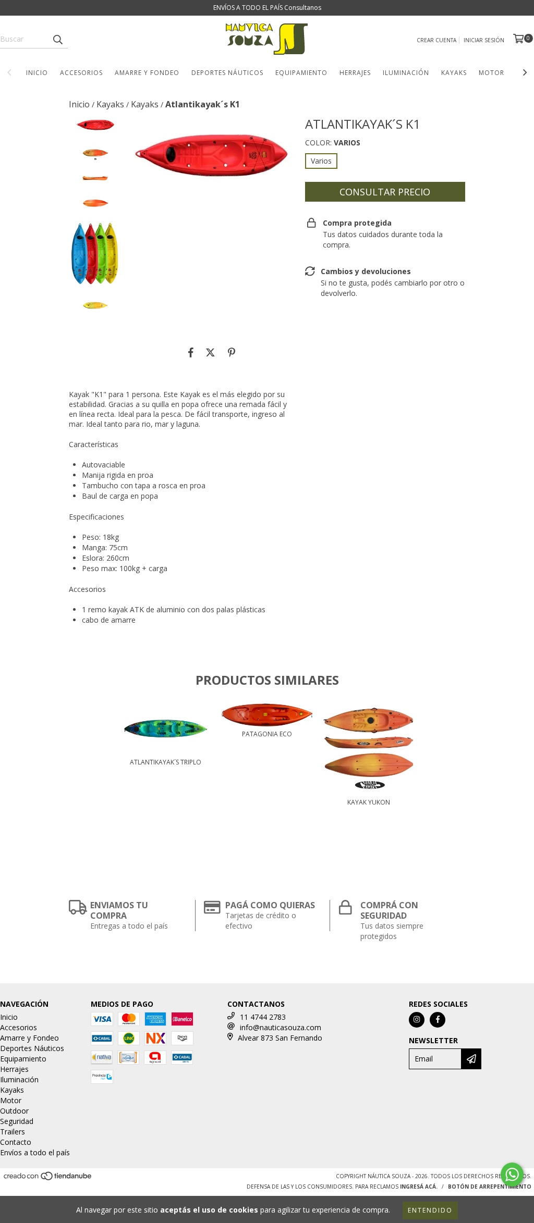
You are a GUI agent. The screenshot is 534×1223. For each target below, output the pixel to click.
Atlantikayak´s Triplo (165, 762)
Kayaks (454, 72)
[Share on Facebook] (190, 353)
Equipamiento (301, 72)
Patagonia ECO (267, 734)
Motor (491, 72)
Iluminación (406, 72)
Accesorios (81, 72)
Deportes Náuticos (227, 72)
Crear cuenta (436, 40)
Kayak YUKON (368, 802)
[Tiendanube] (48, 1178)
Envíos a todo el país (35, 1152)
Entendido (430, 1210)
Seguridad (16, 1121)
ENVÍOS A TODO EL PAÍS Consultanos (267, 7)
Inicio (37, 72)
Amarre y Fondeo (147, 72)
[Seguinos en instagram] (416, 1020)
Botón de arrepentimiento (489, 1186)
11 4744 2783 (263, 1017)
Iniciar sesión (484, 40)
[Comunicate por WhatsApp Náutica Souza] (512, 1175)
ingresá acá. (419, 1186)
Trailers (12, 1131)
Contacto (15, 1142)
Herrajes (355, 72)
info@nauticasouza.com (280, 1027)
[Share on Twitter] (210, 353)
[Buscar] (57, 39)
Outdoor (14, 1111)
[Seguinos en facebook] (437, 1020)
